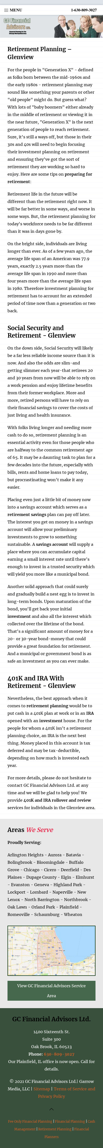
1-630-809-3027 (84, 10)
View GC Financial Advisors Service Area (51, 990)
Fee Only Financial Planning (30, 1121)
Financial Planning (70, 1121)
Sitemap (42, 1088)
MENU (15, 10)
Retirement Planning (55, 1129)
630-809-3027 (59, 1054)
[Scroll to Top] (51, 1108)
